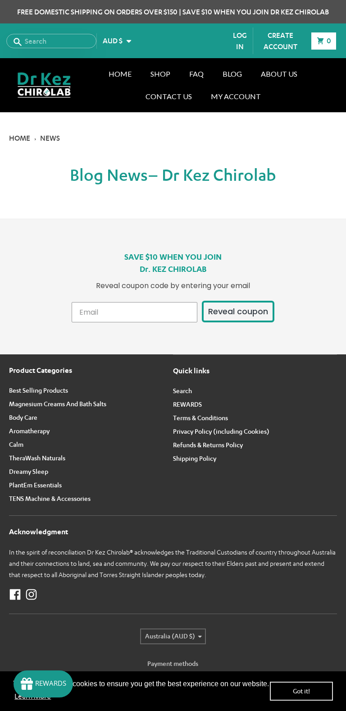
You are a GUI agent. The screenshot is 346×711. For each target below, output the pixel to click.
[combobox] (51, 41)
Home (19, 137)
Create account (280, 41)
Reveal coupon (238, 311)
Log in (240, 41)
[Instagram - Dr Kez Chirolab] (31, 594)
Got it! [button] (301, 691)
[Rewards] (43, 683)
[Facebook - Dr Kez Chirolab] (15, 594)
